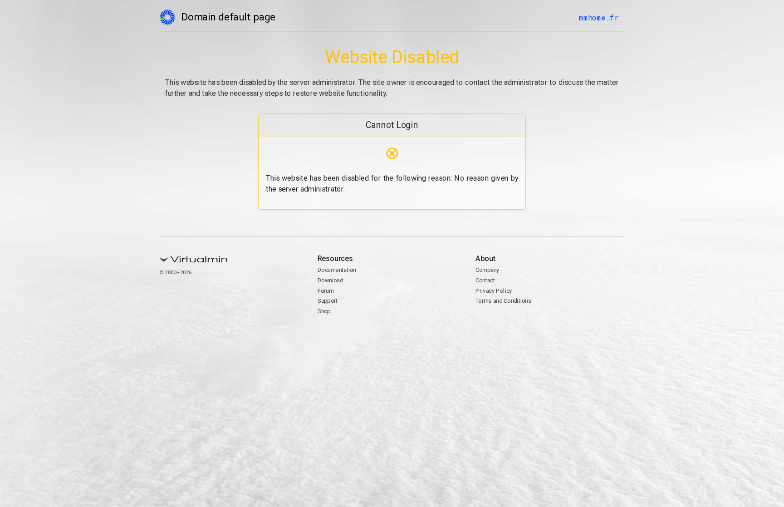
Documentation (337, 269)
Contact (485, 280)
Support (328, 300)
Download (330, 280)
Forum (326, 290)
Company (487, 269)
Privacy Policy (493, 290)
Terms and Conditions (503, 300)
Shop (324, 311)
